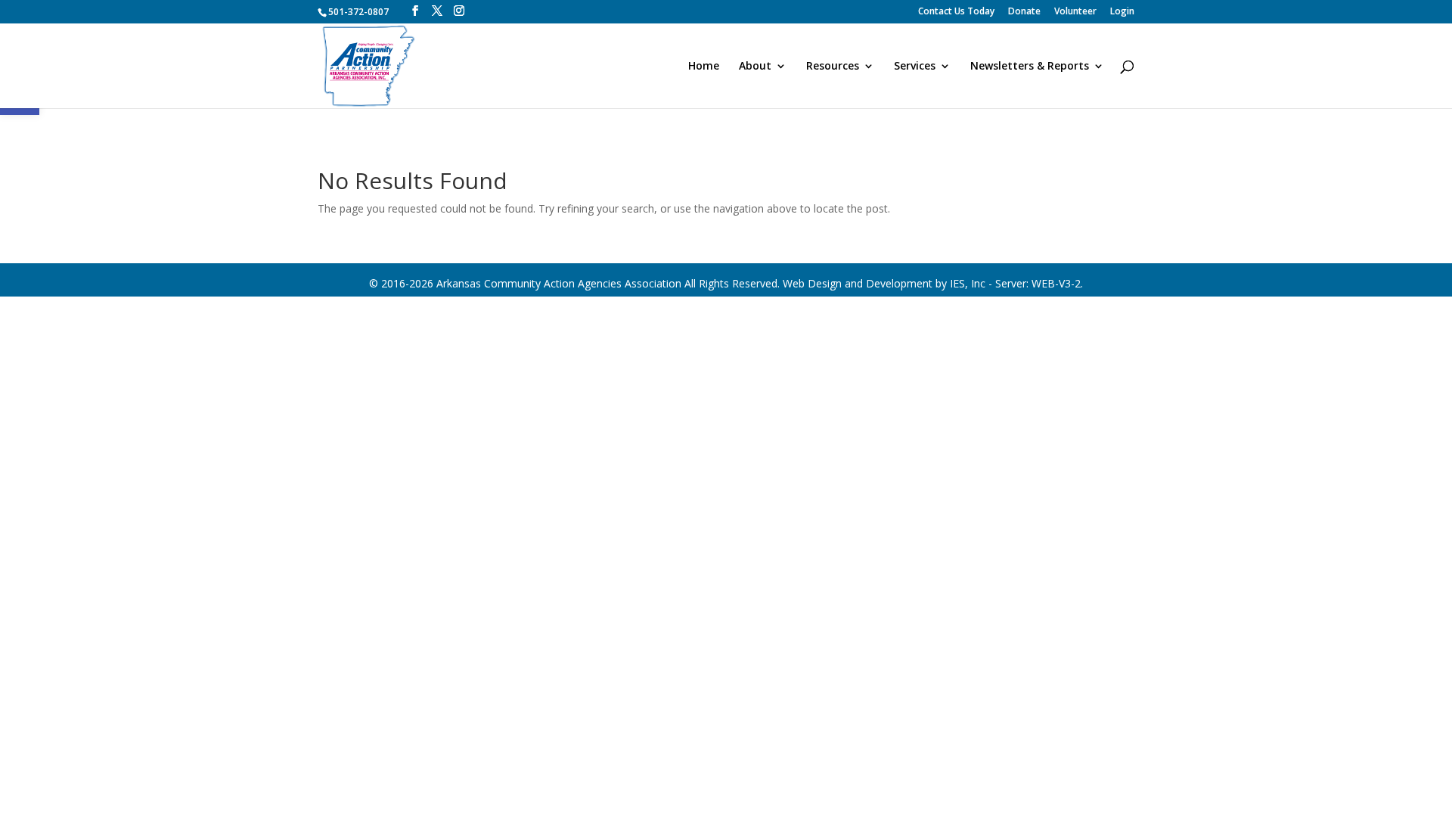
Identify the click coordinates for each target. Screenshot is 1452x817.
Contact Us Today (956, 12)
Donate (1024, 12)
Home (703, 67)
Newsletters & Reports (1029, 67)
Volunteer (1075, 12)
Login (1122, 12)
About (755, 67)
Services (914, 67)
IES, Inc (967, 283)
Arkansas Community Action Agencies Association (558, 283)
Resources (832, 67)
